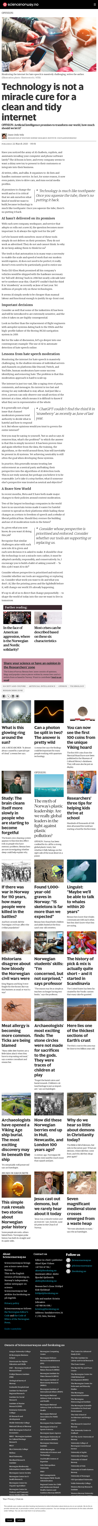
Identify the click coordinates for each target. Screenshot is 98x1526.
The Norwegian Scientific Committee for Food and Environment (81, 1408)
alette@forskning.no (46, 1281)
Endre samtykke (12, 1329)
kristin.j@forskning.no (47, 1309)
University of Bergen (79, 1456)
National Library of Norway (20, 1426)
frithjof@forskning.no (46, 1293)
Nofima (12, 1453)
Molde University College (19, 1423)
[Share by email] (17, 696)
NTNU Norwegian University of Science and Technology (50, 1452)
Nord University (15, 1456)
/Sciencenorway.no (81, 1260)
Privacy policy (11, 1303)
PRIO (42, 1472)
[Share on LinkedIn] (13, 696)
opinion (62, 686)
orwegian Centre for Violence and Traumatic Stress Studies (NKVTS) (18, 1492)
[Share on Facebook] (4, 696)
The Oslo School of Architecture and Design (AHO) (81, 1417)
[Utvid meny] (95, 4)
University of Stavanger (80, 1476)
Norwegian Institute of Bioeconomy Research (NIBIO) (49, 1382)
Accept (9, 1520)
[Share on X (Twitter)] (8, 696)
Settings (20, 1520)
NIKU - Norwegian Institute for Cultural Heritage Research (20, 1439)
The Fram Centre (78, 1364)
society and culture (14, 686)
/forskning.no (79, 1271)
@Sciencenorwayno (82, 1265)
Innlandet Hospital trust (19, 1387)
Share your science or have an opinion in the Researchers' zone (32, 665)
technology (77, 686)
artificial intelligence (42, 686)
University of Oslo (78, 1466)
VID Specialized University (81, 1479)
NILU (11, 1446)
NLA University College (18, 1449)
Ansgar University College (20, 1351)
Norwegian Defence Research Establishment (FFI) (50, 1361)
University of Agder (79, 1452)
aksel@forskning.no (46, 1270)
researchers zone (13, 690)
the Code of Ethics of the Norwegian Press (16, 1319)
